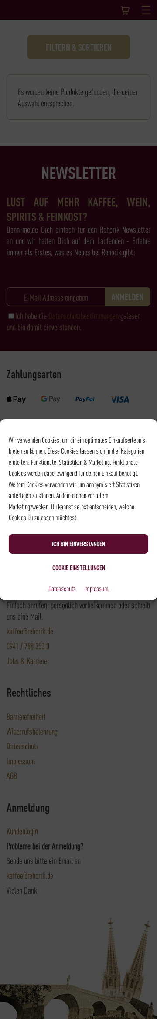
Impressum (96, 588)
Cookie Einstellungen (78, 567)
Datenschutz (61, 588)
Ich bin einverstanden (78, 543)
